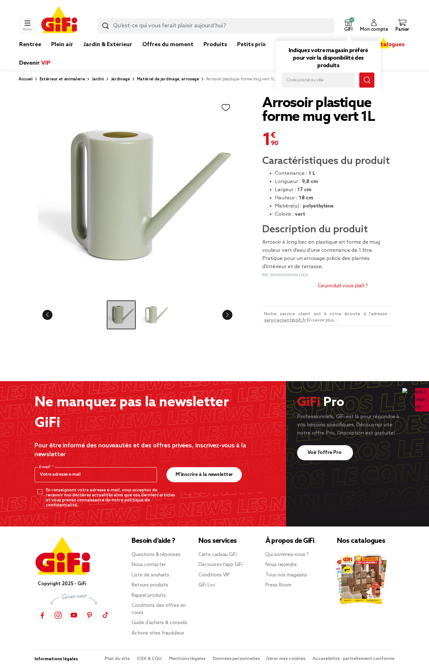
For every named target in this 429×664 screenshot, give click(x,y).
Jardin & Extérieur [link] (107, 44)
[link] (215, 54)
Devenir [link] (34, 63)
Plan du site (118, 658)
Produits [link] (215, 44)
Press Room (278, 585)
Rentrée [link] (30, 44)
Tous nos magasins (286, 575)
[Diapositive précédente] (52, 314)
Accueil (26, 79)
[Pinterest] (89, 614)
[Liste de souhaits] (226, 107)
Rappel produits (149, 595)
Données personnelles (236, 658)
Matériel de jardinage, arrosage (168, 79)
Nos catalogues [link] (383, 44)
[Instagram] (58, 614)
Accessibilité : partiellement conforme (353, 658)
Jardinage (120, 79)
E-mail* (45, 467)
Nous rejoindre (281, 565)
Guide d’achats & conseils (159, 623)
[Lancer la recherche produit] (105, 26)
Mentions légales (187, 658)
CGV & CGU (150, 658)
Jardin (98, 79)
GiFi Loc (206, 585)
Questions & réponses (156, 555)
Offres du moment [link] (167, 44)
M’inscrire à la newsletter (204, 475)
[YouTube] (74, 614)
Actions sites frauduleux (158, 633)
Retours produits (150, 585)
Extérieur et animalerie (62, 79)
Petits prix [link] (251, 44)
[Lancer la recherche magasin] (366, 80)
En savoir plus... (322, 320)
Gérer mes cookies (286, 658)
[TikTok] (105, 614)
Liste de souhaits (150, 575)
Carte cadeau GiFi (217, 555)
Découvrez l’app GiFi (220, 565)
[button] (348, 26)
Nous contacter (149, 565)
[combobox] (215, 25)
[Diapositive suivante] (222, 314)
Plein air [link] (62, 44)
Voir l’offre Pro (325, 453)
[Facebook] (42, 614)
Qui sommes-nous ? (287, 555)
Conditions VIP (214, 575)
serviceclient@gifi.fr (285, 320)
